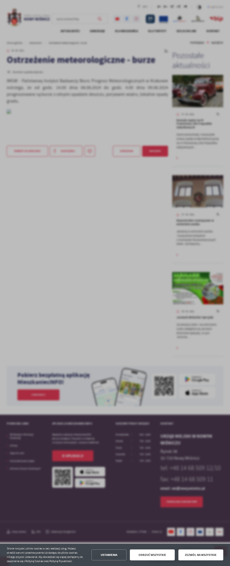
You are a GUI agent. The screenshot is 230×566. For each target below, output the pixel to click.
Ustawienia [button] (109, 555)
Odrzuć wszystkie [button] (152, 555)
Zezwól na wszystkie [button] (201, 555)
